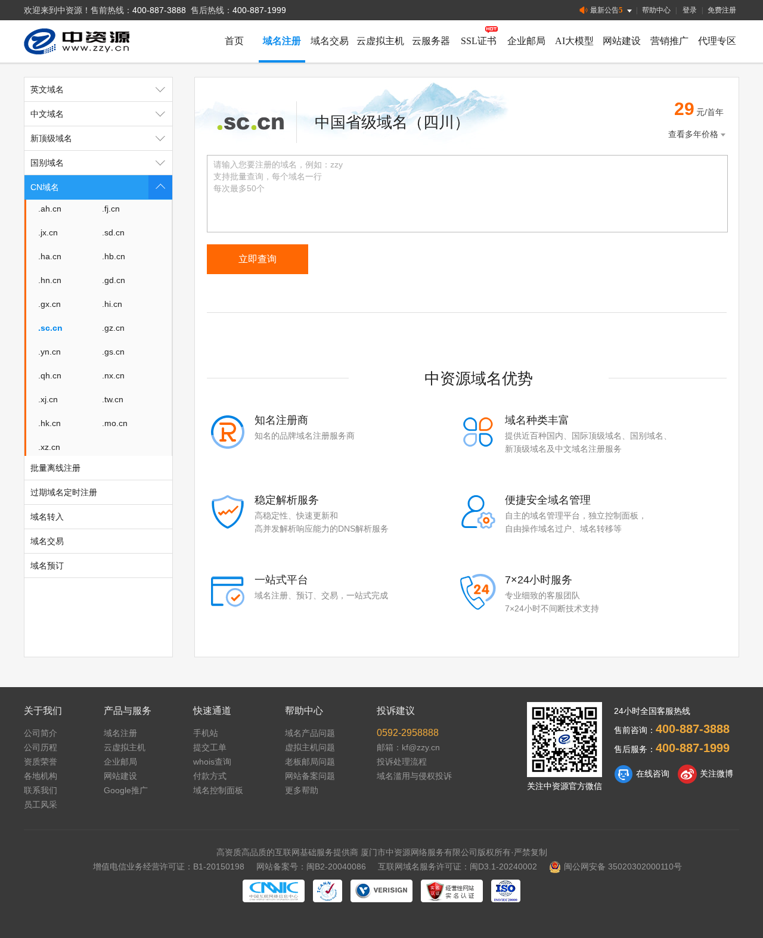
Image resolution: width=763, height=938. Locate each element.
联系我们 (40, 790)
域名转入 (47, 516)
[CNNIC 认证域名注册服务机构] (274, 891)
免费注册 (722, 10)
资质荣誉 (40, 761)
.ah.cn (49, 208)
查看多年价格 (693, 134)
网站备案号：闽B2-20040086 (311, 866)
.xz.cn (49, 447)
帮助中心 (656, 10)
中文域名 (47, 114)
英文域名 (47, 89)
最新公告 (606, 9)
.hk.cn (49, 423)
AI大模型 (574, 41)
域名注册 (282, 41)
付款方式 (210, 776)
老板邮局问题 (310, 761)
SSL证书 (479, 41)
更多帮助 (301, 790)
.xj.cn (48, 399)
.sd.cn (113, 232)
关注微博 (716, 773)
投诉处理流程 (402, 761)
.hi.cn (112, 304)
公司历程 (40, 747)
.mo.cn (115, 423)
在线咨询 (652, 773)
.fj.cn (111, 208)
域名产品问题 (310, 733)
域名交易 (330, 41)
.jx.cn (48, 232)
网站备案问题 (310, 776)
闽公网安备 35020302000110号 (623, 866)
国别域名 (47, 162)
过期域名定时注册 (63, 492)
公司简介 (40, 733)
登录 (690, 10)
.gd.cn (113, 280)
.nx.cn (113, 375)
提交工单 (210, 747)
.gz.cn (113, 328)
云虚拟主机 (380, 41)
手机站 (205, 733)
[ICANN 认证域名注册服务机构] (327, 891)
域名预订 (47, 565)
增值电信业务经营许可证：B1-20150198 (168, 866)
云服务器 (431, 41)
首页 (234, 41)
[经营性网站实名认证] (452, 891)
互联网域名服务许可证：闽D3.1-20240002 (457, 866)
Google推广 (126, 790)
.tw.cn (112, 399)
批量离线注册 (55, 468)
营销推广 (669, 41)
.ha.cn (49, 256)
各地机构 (40, 776)
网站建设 (622, 41)
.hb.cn (113, 256)
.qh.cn (49, 375)
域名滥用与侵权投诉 (414, 776)
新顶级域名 (51, 138)
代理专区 (717, 41)
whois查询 (212, 761)
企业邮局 (526, 41)
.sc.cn (50, 328)
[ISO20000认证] (505, 891)
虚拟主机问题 (310, 747)
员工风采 (40, 804)
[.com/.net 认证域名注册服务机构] (381, 891)
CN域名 (44, 187)
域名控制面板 (218, 790)
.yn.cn (49, 351)
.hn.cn (49, 280)
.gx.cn (49, 304)
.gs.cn (113, 351)
